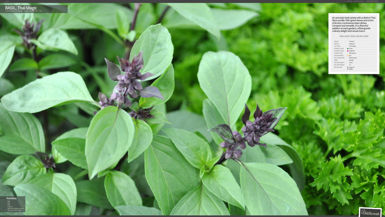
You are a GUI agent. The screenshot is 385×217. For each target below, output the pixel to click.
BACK (7, 1)
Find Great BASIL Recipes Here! (353, 36)
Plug (8, 203)
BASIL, (10, 8)
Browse (350, 1)
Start (8, 205)
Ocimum (9, 207)
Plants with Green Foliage (14, 210)
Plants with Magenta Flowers (15, 208)
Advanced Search (359, 1)
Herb (8, 201)
